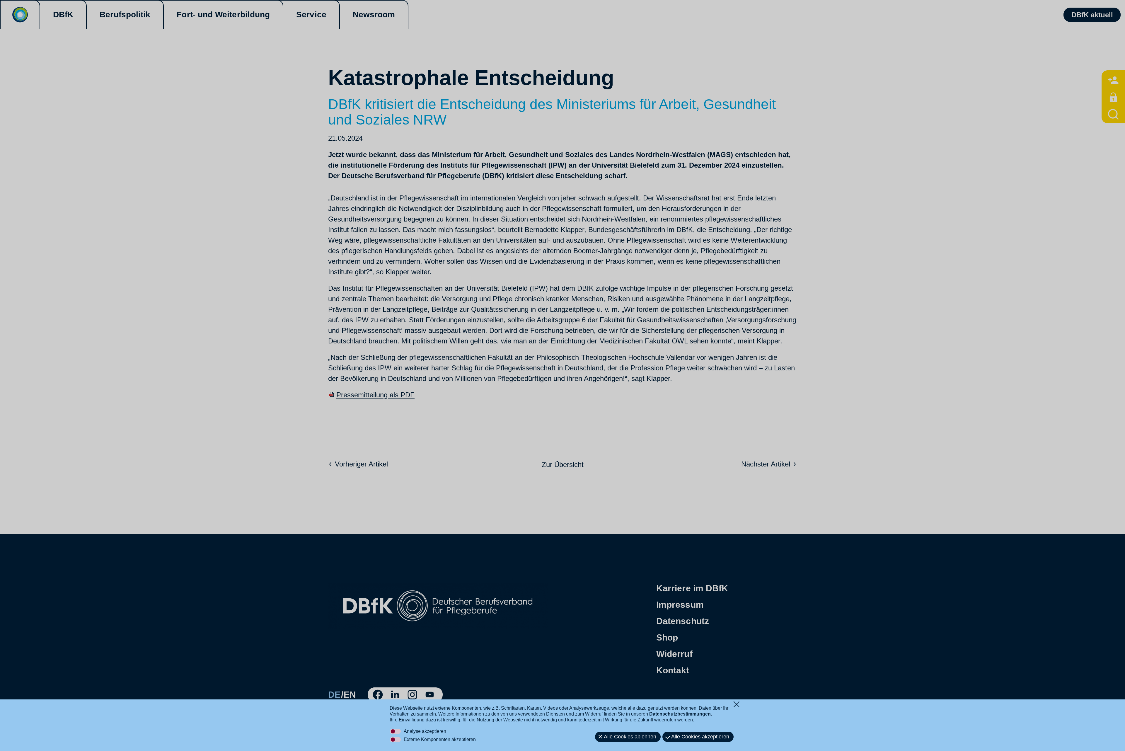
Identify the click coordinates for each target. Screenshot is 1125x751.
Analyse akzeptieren (425, 731)
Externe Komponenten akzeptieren (440, 739)
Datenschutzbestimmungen (680, 713)
